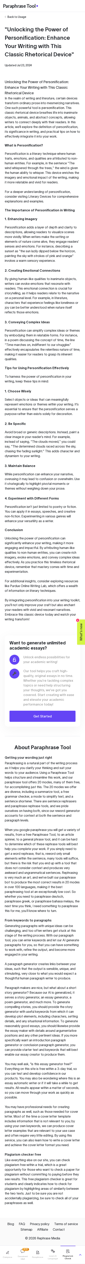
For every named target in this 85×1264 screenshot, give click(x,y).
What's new (80, 630)
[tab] (7, 1255)
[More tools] (80, 1254)
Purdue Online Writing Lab (28, 586)
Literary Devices (39, 196)
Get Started (42, 716)
